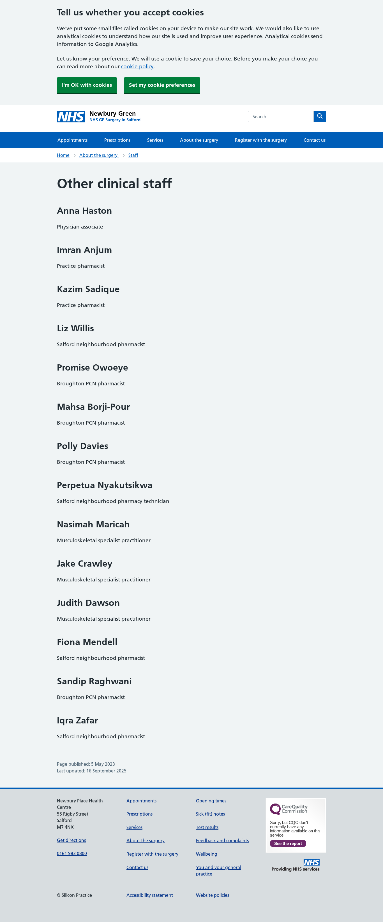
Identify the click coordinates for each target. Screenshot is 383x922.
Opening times (211, 801)
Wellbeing (206, 854)
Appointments (72, 140)
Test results (207, 827)
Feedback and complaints (222, 840)
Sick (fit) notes (210, 814)
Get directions (71, 840)
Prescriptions (117, 140)
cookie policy (137, 66)
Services (155, 140)
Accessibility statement (149, 895)
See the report (288, 843)
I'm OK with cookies (87, 85)
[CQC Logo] (289, 814)
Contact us (315, 140)
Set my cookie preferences (162, 85)
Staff (133, 155)
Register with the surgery (261, 140)
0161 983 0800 (72, 853)
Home (63, 155)
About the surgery (199, 140)
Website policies (212, 895)
